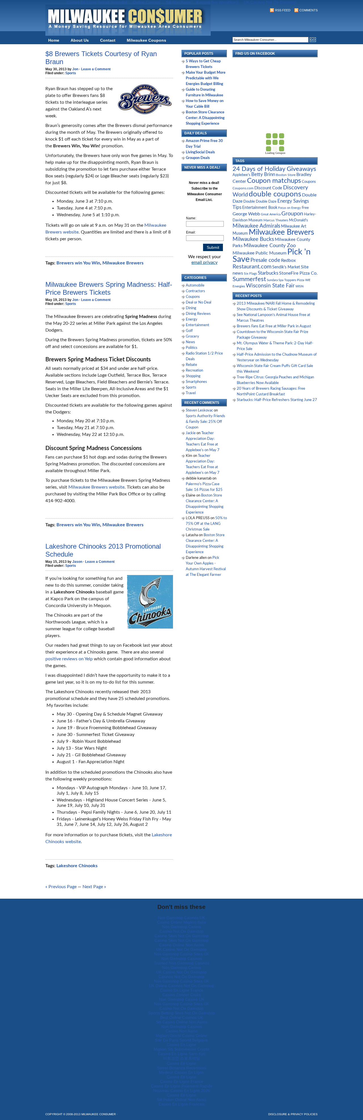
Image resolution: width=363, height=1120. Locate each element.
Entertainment (197, 325)
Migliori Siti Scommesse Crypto (181, 1049)
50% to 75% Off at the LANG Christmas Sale (206, 523)
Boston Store (286, 175)
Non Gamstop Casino (181, 926)
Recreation (194, 370)
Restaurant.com (252, 267)
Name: (191, 218)
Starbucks (268, 273)
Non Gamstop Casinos (181, 958)
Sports (70, 73)
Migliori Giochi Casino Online (181, 1035)
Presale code (265, 260)
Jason (77, 562)
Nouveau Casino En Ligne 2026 (181, 1090)
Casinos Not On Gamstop (181, 976)
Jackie (191, 433)
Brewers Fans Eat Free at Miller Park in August (274, 326)
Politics (191, 348)
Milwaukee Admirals (256, 226)
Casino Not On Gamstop (182, 931)
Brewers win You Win (78, 263)
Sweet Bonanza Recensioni (181, 1068)
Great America (270, 214)
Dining (191, 308)
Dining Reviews (198, 314)
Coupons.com (243, 188)
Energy (191, 319)
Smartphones (196, 382)
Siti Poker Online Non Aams (181, 1099)
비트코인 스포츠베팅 (181, 1058)
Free (305, 207)
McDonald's (298, 220)
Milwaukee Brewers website (96, 487)
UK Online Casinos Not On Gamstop (181, 985)
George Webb (246, 214)
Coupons (193, 297)
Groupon (292, 214)
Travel (191, 393)
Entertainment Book (259, 208)
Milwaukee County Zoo (270, 245)
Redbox (288, 260)
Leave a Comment (96, 69)
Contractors (195, 291)
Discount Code (268, 188)
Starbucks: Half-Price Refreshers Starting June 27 (277, 400)
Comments (308, 10)
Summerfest (249, 279)
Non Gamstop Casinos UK (181, 917)
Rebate (191, 365)
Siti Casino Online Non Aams (181, 1022)
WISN (299, 286)
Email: (191, 232)
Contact (107, 40)
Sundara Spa (275, 280)
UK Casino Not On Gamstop (181, 949)
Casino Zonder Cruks (181, 994)
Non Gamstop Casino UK (181, 999)
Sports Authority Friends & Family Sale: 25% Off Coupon (205, 421)
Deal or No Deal (198, 302)
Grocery (192, 336)
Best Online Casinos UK (181, 1017)
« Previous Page (61, 886)
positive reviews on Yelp (69, 659)
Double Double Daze (260, 201)
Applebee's (241, 175)
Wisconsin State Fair (270, 286)
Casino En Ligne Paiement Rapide (181, 1086)
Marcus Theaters (275, 220)
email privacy (204, 262)
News (190, 342)
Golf (189, 331)
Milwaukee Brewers (122, 263)
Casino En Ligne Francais (182, 1104)
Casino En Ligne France (181, 990)
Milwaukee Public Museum (259, 253)
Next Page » (94, 886)
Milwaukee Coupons (146, 40)
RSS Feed (282, 10)
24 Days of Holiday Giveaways (274, 169)
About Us (80, 40)
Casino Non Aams (182, 1031)
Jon (75, 69)
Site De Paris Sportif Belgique (181, 1040)
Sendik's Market (286, 267)
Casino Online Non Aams (181, 945)
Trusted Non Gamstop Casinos (181, 963)
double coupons (275, 194)
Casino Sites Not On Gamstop (181, 936)
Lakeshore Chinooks (77, 866)
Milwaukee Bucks (253, 239)
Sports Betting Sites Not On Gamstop (181, 1013)
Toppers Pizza (294, 280)
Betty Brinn (263, 174)
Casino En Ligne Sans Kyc (181, 1053)
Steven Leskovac (199, 410)
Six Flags (250, 273)
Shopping (193, 376)
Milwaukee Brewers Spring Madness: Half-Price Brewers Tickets (108, 288)
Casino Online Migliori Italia (181, 922)
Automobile (195, 285)
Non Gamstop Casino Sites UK (181, 954)
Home (53, 40)
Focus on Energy (289, 207)
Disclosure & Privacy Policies (293, 1114)
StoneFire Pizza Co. (298, 273)
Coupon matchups (274, 180)
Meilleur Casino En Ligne (181, 1072)
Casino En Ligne (181, 1044)
